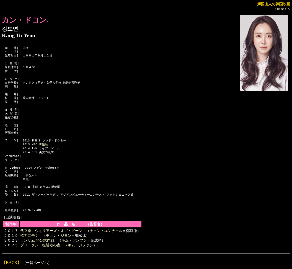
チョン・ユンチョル (106, 231)
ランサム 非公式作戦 (37, 240)
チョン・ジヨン (58, 235)
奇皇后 (43, 144)
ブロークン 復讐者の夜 (40, 245)
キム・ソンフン (74, 240)
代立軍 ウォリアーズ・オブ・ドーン (51, 231)
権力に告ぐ (29, 235)
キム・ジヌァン (80, 245)
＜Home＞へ (282, 9)
